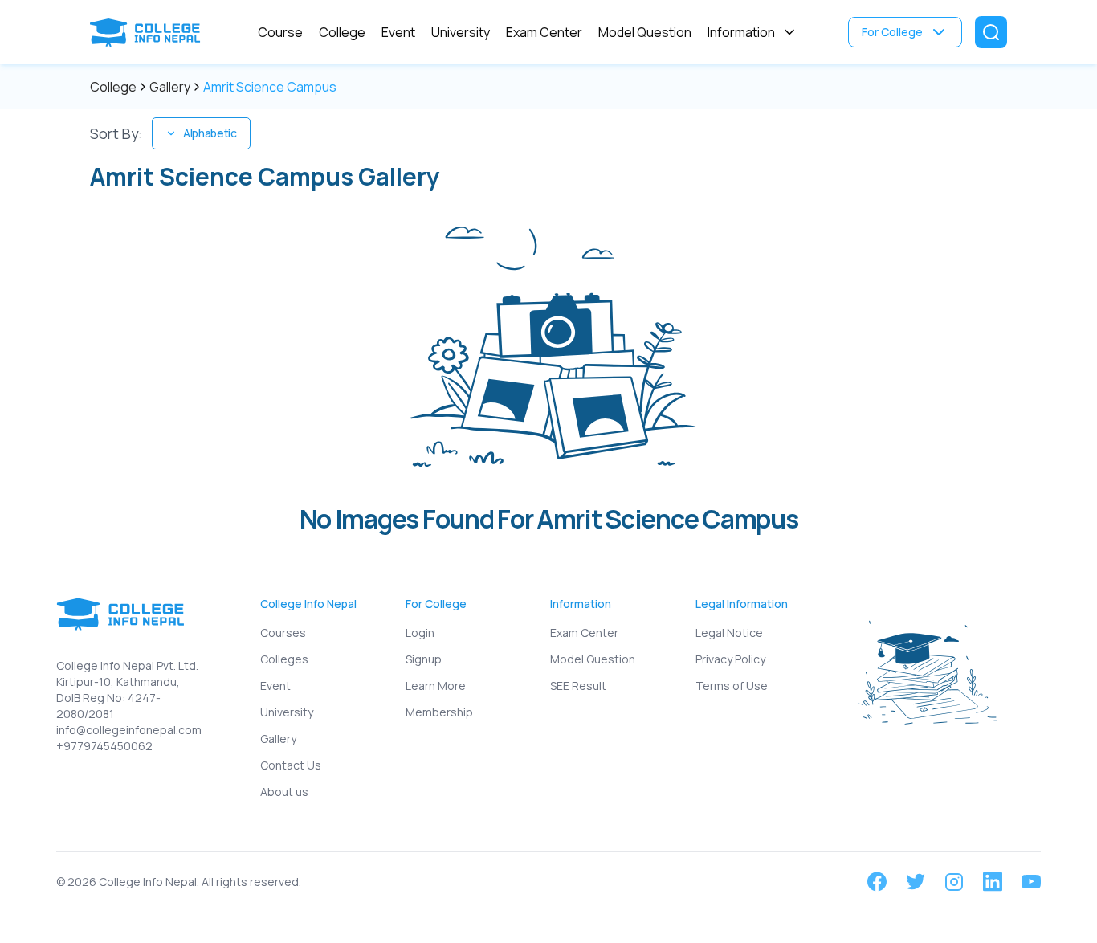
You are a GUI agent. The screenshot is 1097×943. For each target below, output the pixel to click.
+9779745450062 (104, 745)
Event (398, 32)
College (342, 32)
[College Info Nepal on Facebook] (877, 882)
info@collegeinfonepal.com (129, 729)
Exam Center (544, 32)
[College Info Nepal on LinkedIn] (992, 882)
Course (280, 32)
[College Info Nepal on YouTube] (1031, 882)
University (460, 32)
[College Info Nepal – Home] (148, 32)
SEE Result (578, 685)
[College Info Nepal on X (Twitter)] (915, 881)
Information (741, 32)
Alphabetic (209, 133)
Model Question (644, 32)
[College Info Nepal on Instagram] (954, 882)
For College (892, 31)
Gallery (169, 87)
